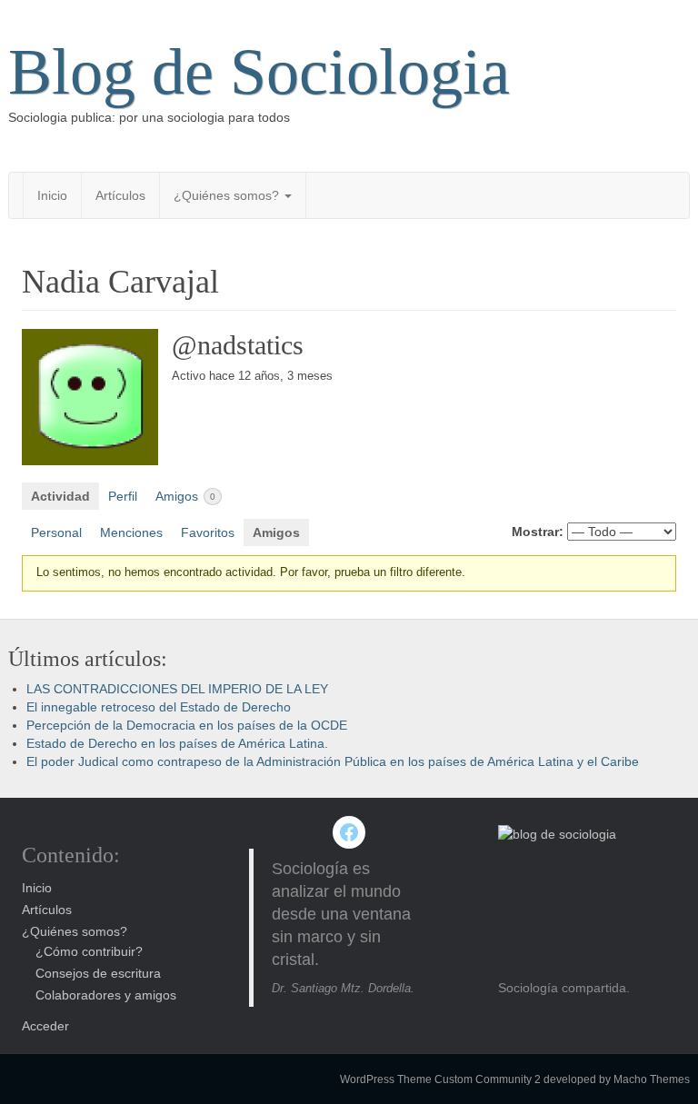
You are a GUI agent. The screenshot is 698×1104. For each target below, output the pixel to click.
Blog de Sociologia (259, 71)
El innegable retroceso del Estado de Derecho (158, 707)
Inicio (52, 195)
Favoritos (207, 532)
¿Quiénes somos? (228, 195)
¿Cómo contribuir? (89, 951)
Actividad (60, 496)
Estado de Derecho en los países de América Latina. (177, 743)
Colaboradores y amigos (105, 995)
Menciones (131, 532)
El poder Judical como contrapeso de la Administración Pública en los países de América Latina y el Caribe (332, 761)
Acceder (45, 1026)
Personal (56, 532)
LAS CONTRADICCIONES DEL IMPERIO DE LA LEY (177, 688)
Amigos (185, 496)
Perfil (122, 496)
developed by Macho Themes (616, 1079)
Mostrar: (537, 531)
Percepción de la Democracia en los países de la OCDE (186, 725)
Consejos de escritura (98, 973)
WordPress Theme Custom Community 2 (440, 1079)
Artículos (120, 195)
